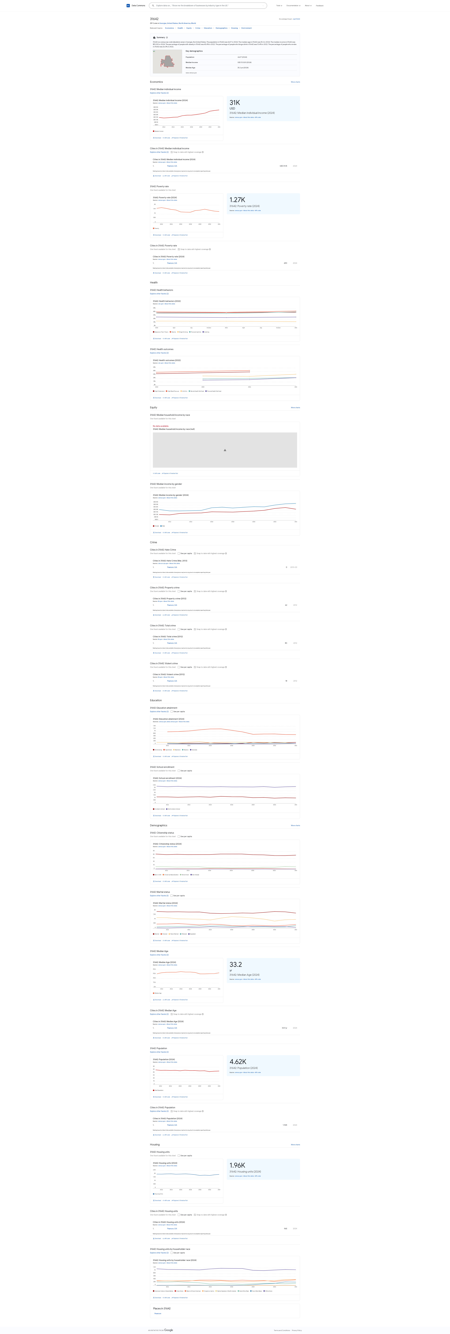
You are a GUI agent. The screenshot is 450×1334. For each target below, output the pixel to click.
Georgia (162, 23)
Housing (234, 28)
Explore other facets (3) (159, 896)
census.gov (161, 103)
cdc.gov (160, 304)
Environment (247, 28)
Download (158, 138)
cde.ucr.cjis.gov (163, 563)
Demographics (221, 28)
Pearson (158, 1313)
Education (208, 28)
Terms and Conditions (282, 1330)
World (193, 23)
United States (172, 23)
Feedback (319, 6)
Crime (197, 28)
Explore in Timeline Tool (181, 138)
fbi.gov (160, 601)
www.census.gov (191, 73)
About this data (172, 103)
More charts (295, 82)
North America (184, 23)
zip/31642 (296, 19)
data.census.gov (172, 721)
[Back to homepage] (128, 5)
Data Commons (138, 5)
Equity (189, 28)
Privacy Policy (297, 1330)
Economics (169, 28)
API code (167, 138)
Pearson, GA (172, 166)
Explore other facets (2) (159, 93)
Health (180, 28)
